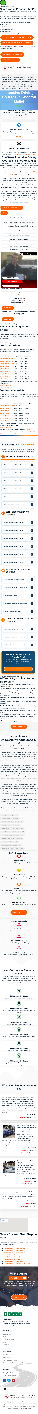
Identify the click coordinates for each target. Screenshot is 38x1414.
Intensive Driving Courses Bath (13, 1255)
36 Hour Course (5, 373)
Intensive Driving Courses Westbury (14, 1252)
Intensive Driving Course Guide (26, 154)
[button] (4, 1389)
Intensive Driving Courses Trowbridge (15, 1257)
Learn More (21, 117)
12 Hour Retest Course (7, 363)
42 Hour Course (5, 376)
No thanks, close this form (12, 54)
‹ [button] (17, 59)
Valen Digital (27, 1408)
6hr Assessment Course (7, 358)
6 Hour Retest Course (6, 361)
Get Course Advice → (18, 669)
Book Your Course (5, 385)
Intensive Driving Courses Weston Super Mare (17, 1263)
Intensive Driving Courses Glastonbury (15, 1248)
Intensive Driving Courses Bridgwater (14, 1250)
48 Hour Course (5, 379)
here (25, 300)
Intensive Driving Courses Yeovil (13, 1259)
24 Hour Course (5, 368)
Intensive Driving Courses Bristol (13, 1261)
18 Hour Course (5, 366)
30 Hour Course (5, 371)
